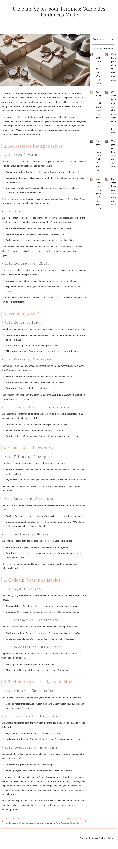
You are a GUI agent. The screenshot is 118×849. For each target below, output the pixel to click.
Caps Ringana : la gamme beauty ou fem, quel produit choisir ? (100, 194)
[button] (112, 39)
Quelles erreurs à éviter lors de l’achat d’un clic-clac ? (99, 156)
